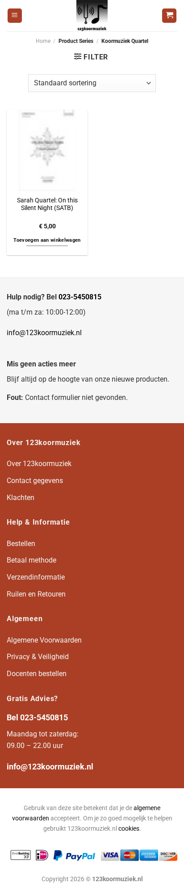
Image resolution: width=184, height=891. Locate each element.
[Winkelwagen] (169, 15)
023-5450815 (80, 297)
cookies (128, 828)
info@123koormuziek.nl (44, 332)
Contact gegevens (35, 480)
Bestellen (21, 543)
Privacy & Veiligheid (38, 656)
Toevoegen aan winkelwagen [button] (46, 240)
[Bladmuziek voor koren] (92, 15)
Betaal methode (31, 560)
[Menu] (15, 15)
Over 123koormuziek (39, 463)
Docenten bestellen (37, 673)
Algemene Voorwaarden (44, 640)
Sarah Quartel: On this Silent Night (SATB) (47, 204)
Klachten (20, 497)
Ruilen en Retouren (36, 594)
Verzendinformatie (36, 577)
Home (43, 41)
